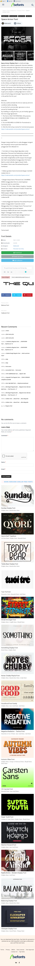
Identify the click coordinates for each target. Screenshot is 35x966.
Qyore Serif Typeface (8, 536)
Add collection (18, 260)
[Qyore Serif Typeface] (17, 523)
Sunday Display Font (8, 508)
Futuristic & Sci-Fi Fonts (8, 734)
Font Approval (30, 949)
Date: (4, 240)
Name (3, 462)
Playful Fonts (20, 622)
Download (18, 253)
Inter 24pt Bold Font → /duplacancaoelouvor (17, 383)
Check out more (18, 256)
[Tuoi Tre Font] (17, 579)
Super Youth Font (7, 817)
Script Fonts (23, 678)
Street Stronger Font (8, 620)
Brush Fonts (4, 650)
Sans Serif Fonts (13, 706)
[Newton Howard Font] (17, 832)
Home (4, 10)
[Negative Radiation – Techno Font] (17, 719)
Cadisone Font (5, 313)
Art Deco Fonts (5, 538)
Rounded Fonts (13, 16)
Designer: (5, 246)
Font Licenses (20, 949)
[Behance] (16, 962)
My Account (18, 1)
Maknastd (16, 246)
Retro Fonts (4, 763)
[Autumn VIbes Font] (17, 747)
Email (3, 469)
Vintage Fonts (20, 931)
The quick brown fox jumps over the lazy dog (18, 283)
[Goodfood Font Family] (17, 691)
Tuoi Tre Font (6, 592)
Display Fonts (21, 10)
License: (5, 249)
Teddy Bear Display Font (9, 564)
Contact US (14, 952)
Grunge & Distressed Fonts (16, 761)
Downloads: (6, 243)
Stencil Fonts (21, 16)
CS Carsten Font (7, 789)
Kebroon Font (5, 305)
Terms (2, 949)
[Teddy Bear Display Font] (17, 551)
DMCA (13, 949)
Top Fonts (22, 952)
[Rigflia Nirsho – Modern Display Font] (17, 860)
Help (7, 359)
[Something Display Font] (17, 635)
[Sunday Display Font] (17, 496)
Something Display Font (9, 648)
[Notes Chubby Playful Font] (17, 663)
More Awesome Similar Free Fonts (18, 482)
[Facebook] (19, 962)
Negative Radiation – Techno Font (13, 731)
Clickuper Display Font (9, 929)
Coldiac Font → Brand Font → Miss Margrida (17, 398)
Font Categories (11, 10)
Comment (4, 435)
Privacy (8, 949)
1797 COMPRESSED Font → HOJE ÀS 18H (16, 373)
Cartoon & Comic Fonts (7, 819)
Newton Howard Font (8, 845)
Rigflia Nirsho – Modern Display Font (13, 873)
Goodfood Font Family (9, 703)
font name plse (10, 334)
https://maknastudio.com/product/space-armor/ (15, 129)
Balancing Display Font (9, 901)
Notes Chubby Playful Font (10, 676)
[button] (32, 5)
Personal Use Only (18, 249)
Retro (7, 330)
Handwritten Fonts (14, 510)
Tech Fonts (28, 16)
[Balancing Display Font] (17, 888)
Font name (8, 366)
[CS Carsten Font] (17, 776)
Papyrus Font (9, 406)
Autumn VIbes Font (8, 759)
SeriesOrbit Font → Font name (13, 370)
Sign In (3, 1)
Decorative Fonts (5, 594)
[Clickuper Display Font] (17, 916)
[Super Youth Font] (17, 804)
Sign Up (9, 1)
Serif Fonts (22, 594)
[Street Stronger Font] (17, 607)
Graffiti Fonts (13, 622)
